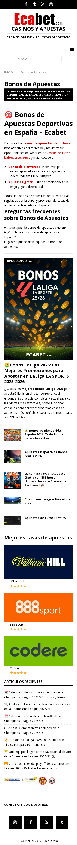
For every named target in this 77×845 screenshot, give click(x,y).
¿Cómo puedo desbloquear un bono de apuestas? (33, 244)
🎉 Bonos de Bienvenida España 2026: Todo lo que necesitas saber (44, 434)
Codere (15, 668)
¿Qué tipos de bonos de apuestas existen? (36, 228)
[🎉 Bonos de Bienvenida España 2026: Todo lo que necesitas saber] (12, 435)
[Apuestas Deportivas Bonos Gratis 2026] (12, 456)
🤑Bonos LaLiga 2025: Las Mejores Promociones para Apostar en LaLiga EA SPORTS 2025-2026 (36, 373)
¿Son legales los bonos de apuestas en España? (32, 234)
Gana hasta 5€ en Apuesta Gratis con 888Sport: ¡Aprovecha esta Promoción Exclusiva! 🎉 (46, 479)
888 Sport (16, 624)
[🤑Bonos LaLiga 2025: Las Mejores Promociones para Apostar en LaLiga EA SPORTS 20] (38, 309)
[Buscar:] (39, 59)
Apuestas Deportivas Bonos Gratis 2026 (46, 454)
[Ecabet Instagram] (51, 4)
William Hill (17, 581)
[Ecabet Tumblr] (34, 4)
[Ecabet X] (42, 4)
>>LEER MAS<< (14, 417)
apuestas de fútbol (57, 153)
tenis (26, 157)
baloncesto (12, 157)
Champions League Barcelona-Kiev (48, 501)
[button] (71, 49)
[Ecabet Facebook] (26, 4)
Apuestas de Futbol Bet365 (45, 518)
